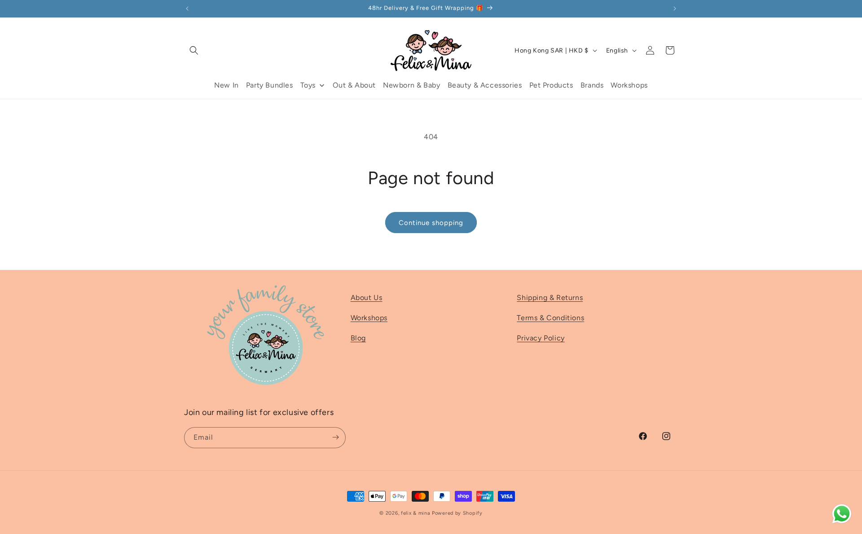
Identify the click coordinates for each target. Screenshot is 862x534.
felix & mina (415, 513)
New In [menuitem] (226, 85)
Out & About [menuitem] (354, 85)
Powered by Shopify (457, 513)
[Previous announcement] (187, 8)
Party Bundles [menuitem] (269, 85)
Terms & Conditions (550, 317)
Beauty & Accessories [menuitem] (485, 85)
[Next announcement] (675, 8)
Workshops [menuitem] (629, 85)
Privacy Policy (540, 338)
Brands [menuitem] (592, 85)
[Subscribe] (335, 437)
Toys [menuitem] (308, 85)
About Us (367, 297)
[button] (194, 50)
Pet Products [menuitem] (551, 85)
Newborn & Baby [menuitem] (411, 85)
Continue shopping (431, 223)
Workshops (369, 317)
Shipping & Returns (550, 297)
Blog (358, 338)
